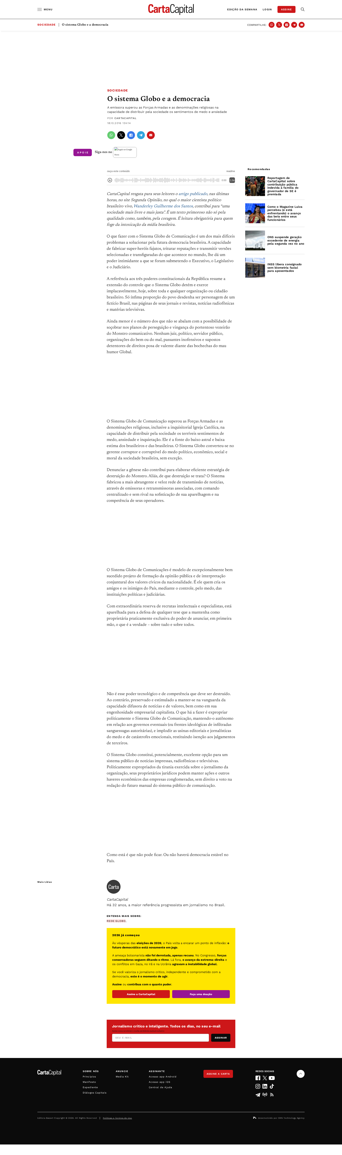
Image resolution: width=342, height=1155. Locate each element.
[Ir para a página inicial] (171, 9)
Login (267, 9)
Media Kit (122, 1076)
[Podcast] (264, 1094)
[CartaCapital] (114, 887)
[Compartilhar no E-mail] (302, 25)
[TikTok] (271, 1086)
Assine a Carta (218, 1073)
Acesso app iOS (159, 1082)
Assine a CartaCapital (141, 994)
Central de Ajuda (160, 1087)
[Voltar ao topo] (301, 1074)
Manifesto (89, 1082)
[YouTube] (271, 1078)
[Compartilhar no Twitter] (279, 25)
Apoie (83, 152)
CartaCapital (125, 118)
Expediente (90, 1087)
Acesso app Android (163, 1076)
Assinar (221, 1037)
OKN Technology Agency (291, 1118)
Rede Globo (116, 920)
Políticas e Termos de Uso (117, 1118)
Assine (286, 9)
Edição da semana (242, 9)
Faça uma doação (201, 994)
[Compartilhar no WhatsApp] (272, 25)
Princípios (89, 1076)
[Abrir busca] (303, 9)
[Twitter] (264, 1078)
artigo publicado (193, 194)
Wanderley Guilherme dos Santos (163, 206)
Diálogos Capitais (94, 1092)
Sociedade (117, 90)
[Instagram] (257, 1086)
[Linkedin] (264, 1086)
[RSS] (271, 1094)
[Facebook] (257, 1078)
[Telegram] (257, 1094)
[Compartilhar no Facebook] (287, 25)
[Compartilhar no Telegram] (294, 25)
